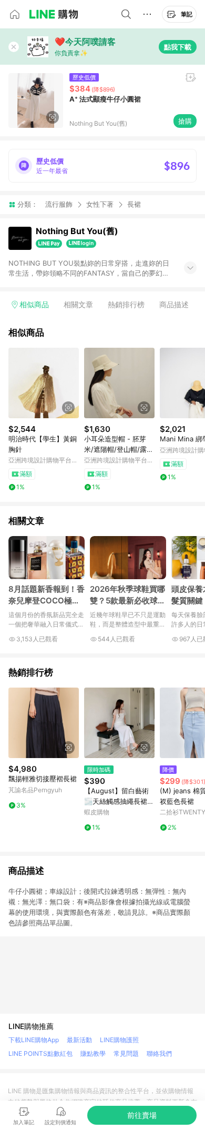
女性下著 (100, 204)
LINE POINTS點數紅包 (40, 1053)
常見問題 (126, 1053)
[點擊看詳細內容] (43, 383)
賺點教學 (93, 1053)
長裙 (134, 204)
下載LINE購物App (33, 1040)
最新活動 (79, 1040)
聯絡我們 (159, 1053)
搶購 (185, 121)
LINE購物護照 (119, 1040)
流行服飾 (59, 204)
